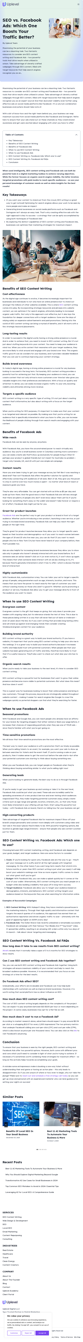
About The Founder (11, 1280)
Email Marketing (10, 1232)
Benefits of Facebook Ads (20, 147)
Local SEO (7, 1228)
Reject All (28, 1333)
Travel (5, 1257)
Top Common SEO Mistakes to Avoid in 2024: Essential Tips (32, 1186)
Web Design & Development (15, 1221)
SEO (61, 305)
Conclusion (13, 162)
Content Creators (11, 1265)
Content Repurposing (12, 1235)
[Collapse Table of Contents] (76, 134)
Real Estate (8, 1250)
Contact (6, 1287)
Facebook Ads (9, 515)
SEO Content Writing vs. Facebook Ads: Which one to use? (35, 156)
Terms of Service (66, 1337)
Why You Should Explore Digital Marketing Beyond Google (31, 1174)
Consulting (7, 1239)
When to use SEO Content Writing (24, 150)
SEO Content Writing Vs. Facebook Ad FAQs (28, 159)
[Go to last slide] (6, 1124)
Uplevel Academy (10, 1291)
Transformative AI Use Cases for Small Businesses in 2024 (31, 1180)
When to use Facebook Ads (21, 153)
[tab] (37, 1149)
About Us (7, 1276)
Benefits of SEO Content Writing (23, 143)
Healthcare (8, 1254)
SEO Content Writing (12, 1217)
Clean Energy (9, 1261)
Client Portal (8, 1294)
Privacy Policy (54, 1337)
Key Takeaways (16, 140)
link (75, 1030)
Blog (5, 1283)
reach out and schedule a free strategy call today (45, 1076)
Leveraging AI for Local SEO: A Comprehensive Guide (29, 1192)
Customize (14, 1333)
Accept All (42, 1333)
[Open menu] (78, 4)
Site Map (77, 1337)
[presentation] (21, 1114)
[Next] (77, 1124)
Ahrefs (5, 950)
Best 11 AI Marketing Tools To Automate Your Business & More (62, 1134)
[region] (28, 1325)
